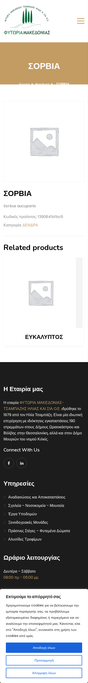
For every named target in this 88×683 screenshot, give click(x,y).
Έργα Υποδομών (22, 514)
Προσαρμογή (44, 660)
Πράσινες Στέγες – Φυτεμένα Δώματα (39, 531)
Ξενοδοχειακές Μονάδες (28, 522)
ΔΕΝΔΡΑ (30, 225)
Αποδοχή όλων (44, 647)
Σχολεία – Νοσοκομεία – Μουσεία (36, 505)
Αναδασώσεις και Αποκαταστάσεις (36, 497)
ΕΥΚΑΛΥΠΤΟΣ (44, 337)
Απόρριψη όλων (44, 673)
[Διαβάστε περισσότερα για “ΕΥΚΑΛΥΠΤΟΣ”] (44, 292)
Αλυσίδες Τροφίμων (25, 539)
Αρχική (24, 84)
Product (42, 84)
